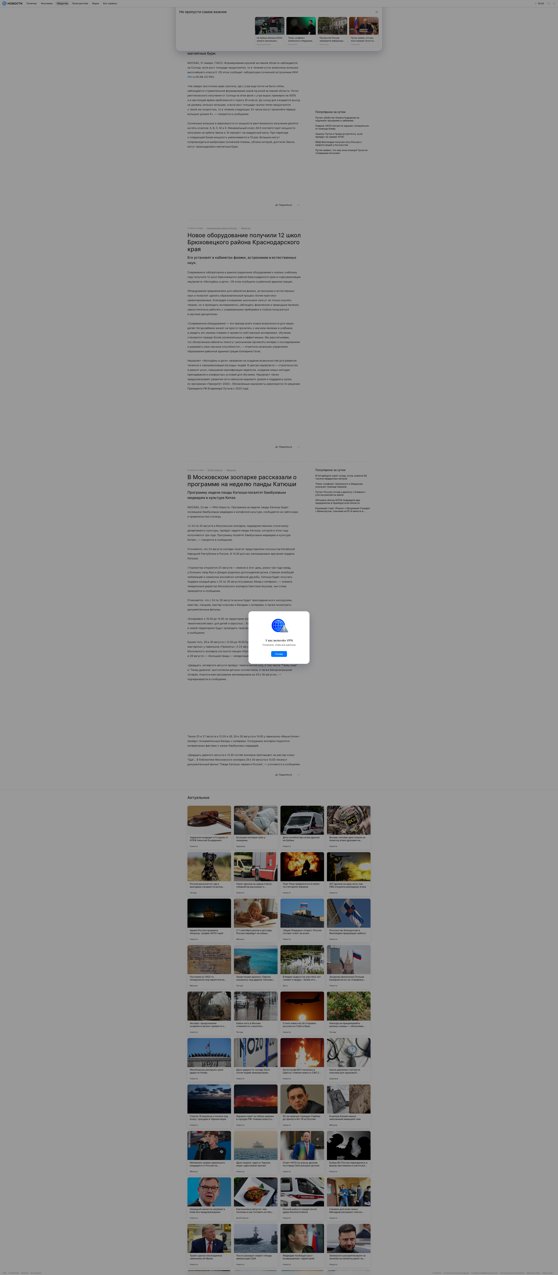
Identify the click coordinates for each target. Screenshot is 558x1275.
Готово (279, 654)
